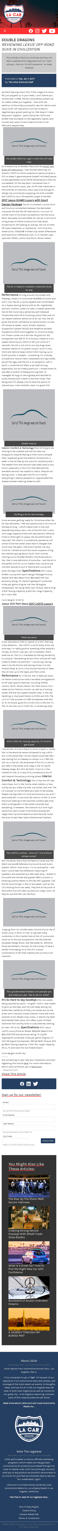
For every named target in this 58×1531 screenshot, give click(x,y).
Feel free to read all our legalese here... (29, 1497)
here (26, 1063)
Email (6, 1102)
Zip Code (7, 1136)
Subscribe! (48, 1140)
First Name (8, 1115)
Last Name (8, 1123)
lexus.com (36, 1066)
